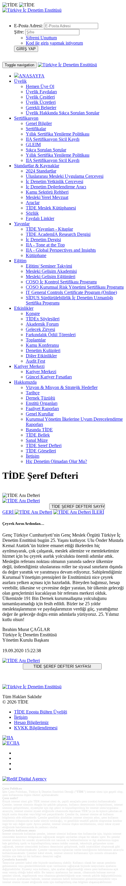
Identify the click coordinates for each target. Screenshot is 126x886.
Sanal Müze (37, 440)
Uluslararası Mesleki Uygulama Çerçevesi (64, 176)
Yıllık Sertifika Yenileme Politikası (57, 133)
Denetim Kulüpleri (43, 350)
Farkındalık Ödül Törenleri (51, 334)
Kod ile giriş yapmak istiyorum (54, 42)
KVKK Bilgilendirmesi (35, 727)
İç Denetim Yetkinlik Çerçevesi (54, 181)
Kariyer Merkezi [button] (29, 366)
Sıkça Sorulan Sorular (46, 149)
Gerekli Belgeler (41, 107)
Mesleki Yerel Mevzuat (47, 197)
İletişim (32, 456)
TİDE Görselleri (41, 450)
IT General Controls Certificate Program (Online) (71, 292)
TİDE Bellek (38, 434)
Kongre (33, 313)
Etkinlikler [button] (23, 308)
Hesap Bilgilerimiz (31, 722)
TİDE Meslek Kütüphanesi (51, 207)
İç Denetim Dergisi (43, 239)
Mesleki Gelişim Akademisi (51, 271)
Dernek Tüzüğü (40, 397)
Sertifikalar (36, 128)
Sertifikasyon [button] (26, 118)
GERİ (8, 512)
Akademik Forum (42, 324)
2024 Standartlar (41, 170)
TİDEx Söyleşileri (42, 318)
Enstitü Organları (41, 403)
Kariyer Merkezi (41, 371)
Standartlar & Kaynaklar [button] (36, 165)
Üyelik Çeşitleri (40, 96)
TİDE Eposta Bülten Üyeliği (40, 711)
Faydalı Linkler (40, 218)
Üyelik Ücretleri (41, 102)
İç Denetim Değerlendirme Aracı (56, 186)
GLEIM (33, 144)
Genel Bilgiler (39, 123)
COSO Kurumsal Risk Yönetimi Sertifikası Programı (75, 287)
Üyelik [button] (20, 81)
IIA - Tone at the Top (45, 244)
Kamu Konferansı (42, 345)
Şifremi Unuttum (41, 37)
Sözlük (32, 213)
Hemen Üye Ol (40, 86)
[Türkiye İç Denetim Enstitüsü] (32, 10)
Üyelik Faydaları (41, 91)
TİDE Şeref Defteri (44, 445)
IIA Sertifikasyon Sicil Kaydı (52, 139)
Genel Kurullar (40, 413)
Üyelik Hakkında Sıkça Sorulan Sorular (62, 112)
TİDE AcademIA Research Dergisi (58, 234)
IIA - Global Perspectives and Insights (61, 250)
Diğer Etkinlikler (41, 355)
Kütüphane (36, 255)
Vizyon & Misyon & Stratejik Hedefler (62, 387)
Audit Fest (35, 361)
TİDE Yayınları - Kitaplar (49, 228)
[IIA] (7, 737)
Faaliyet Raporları (42, 408)
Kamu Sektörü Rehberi (47, 192)
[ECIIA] (11, 742)
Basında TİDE (39, 429)
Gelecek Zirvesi (40, 329)
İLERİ (97, 512)
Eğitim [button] (20, 260)
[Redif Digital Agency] (24, 778)
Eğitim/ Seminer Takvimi (49, 265)
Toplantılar (36, 339)
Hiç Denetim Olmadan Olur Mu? (56, 461)
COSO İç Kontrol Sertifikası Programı (61, 281)
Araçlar (33, 202)
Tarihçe (33, 392)
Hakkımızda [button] (25, 382)
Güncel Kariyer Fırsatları (49, 376)
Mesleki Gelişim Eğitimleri (50, 276)
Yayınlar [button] (22, 223)
